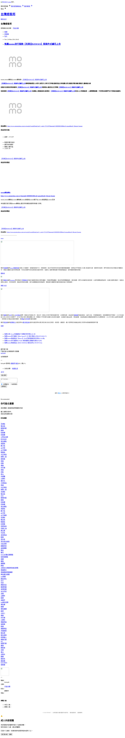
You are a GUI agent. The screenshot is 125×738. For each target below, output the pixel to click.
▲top (2, 372)
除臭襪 (5, 268)
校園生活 (15, 368)
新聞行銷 (4, 643)
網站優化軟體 (5, 574)
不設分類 (16, 28)
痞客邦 (13, 363)
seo (2, 641)
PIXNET (49, 712)
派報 (2, 593)
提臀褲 (3, 664)
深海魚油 (4, 535)
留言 (16, 363)
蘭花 (2, 552)
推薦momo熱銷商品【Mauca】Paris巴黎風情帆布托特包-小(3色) (24, 338)
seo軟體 (3, 576)
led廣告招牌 (4, 602)
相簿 (5, 32)
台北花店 (4, 591)
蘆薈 (2, 645)
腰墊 (2, 561)
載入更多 (3, 375)
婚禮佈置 (4, 587)
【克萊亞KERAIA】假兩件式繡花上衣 (34, 79)
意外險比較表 (5, 541)
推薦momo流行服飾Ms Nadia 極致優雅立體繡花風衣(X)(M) (23, 340)
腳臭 (2, 430)
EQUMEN (4, 662)
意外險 (3, 539)
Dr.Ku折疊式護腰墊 (7, 554)
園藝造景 (4, 546)
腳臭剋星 (16, 268)
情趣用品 (4, 622)
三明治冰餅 (4, 437)
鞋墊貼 (3, 452)
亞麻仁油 (4, 528)
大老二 (3, 613)
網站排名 (4, 579)
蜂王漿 (3, 530)
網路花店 (4, 585)
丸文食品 (17, 315)
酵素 (2, 537)
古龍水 (3, 654)
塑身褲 (3, 661)
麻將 (2, 611)
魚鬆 (2, 285)
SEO (2, 580)
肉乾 (2, 472)
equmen (12, 280)
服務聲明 (80, 712)
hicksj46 (3, 353)
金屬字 (3, 600)
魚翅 (2, 485)
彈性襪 (3, 604)
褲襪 (2, 606)
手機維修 (4, 631)
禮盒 (22, 319)
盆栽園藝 (4, 548)
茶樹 (2, 650)
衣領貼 (3, 424)
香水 (2, 652)
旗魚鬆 (76, 315)
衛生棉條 (4, 635)
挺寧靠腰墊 (4, 557)
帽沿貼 (3, 426)
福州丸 (3, 481)
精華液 (3, 647)
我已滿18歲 (4, 734)
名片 (5, 36)
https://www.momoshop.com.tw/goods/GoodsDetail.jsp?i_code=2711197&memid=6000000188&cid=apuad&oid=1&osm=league (44, 126)
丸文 (5, 285)
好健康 (3, 524)
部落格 (6, 34)
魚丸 (2, 474)
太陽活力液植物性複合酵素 (9, 568)
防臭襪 (3, 435)
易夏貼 (3, 443)
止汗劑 (3, 448)
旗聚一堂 (4, 456)
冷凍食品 (4, 483)
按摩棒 (3, 624)
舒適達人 (13, 322)
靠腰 (2, 559)
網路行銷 (4, 639)
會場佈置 (4, 589)
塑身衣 (3, 273)
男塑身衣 (25, 280)
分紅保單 (4, 543)
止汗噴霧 (4, 450)
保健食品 (4, 526)
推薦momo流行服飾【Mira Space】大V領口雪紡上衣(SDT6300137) (25, 336)
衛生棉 (5, 322)
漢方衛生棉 (26, 322)
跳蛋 (2, 626)
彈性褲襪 (4, 609)
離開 (10, 734)
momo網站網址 (5, 192)
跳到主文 (4, 19)
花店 (2, 582)
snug (2, 238)
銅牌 (2, 598)
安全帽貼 (4, 441)
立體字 (3, 595)
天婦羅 (3, 476)
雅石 (2, 550)
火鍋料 (3, 478)
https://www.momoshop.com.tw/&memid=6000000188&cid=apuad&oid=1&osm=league (28, 196)
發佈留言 (3, 386)
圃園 (2, 656)
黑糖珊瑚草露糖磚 (6, 572)
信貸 (2, 326)
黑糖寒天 (4, 570)
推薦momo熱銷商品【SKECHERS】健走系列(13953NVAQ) (23, 343)
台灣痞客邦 (8, 14)
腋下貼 (3, 446)
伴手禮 (27, 319)
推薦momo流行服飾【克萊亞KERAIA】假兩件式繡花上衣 (32, 44)
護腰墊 (3, 563)
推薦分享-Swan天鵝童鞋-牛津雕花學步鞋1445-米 (19, 334)
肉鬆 (2, 463)
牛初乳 (3, 533)
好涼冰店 (4, 439)
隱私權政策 (73, 712)
